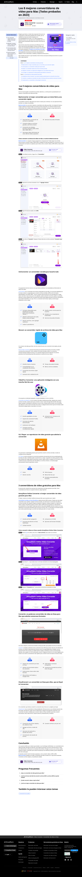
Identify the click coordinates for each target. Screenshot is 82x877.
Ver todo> (12, 57)
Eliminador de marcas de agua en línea (52, 848)
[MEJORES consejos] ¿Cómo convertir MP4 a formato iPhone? (12, 44)
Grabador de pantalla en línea (50, 850)
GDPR (48, 867)
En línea (35, 2)
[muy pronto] (65, 860)
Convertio (21, 647)
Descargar (52, 2)
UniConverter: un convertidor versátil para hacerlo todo (33, 66)
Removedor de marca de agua (35, 848)
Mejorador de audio (32, 863)
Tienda (68, 2)
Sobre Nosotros (22, 845)
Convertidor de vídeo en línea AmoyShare (28, 500)
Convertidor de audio (33, 860)
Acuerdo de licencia (38, 867)
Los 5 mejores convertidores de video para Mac (33, 62)
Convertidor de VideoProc (24, 400)
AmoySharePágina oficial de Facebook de (68, 860)
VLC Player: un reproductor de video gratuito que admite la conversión (36, 72)
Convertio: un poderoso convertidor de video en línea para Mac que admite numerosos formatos (41, 78)
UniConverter (22, 291)
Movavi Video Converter (24, 349)
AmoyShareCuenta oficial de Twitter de (71, 860)
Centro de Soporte (22, 857)
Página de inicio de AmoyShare (8, 2)
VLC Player (21, 456)
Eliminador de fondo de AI (49, 858)
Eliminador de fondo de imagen (51, 845)
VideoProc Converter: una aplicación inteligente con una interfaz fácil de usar (38, 70)
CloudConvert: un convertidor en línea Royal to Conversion (34, 80)
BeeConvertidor (22, 105)
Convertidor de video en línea (51, 837)
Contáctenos (21, 848)
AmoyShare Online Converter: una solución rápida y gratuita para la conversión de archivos (40, 76)
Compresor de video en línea (50, 855)
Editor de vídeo (31, 855)
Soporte (60, 2)
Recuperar (20, 859)
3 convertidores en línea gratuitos (71, 42)
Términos (25, 867)
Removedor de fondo (33, 845)
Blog (73, 2)
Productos (43, 2)
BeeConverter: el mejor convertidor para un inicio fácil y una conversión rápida (38, 64)
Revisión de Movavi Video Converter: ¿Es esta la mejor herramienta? (12, 54)
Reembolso (57, 867)
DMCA (44, 867)
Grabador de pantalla (33, 850)
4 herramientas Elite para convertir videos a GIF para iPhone (12, 49)
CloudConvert (22, 709)
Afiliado (20, 850)
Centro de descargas (11, 846)
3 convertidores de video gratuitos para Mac (33, 74)
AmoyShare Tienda (10, 850)
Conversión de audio (24, 793)
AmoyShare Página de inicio (8, 842)
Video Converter (38, 837)
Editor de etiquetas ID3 (33, 858)
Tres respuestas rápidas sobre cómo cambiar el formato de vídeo (11, 39)
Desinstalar (21, 862)
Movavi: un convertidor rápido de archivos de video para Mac (34, 68)
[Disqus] (41, 815)
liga (26, 532)
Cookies (52, 867)
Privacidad (30, 867)
